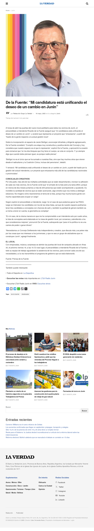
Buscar (8, 407)
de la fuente (15, 294)
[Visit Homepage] (47, 3)
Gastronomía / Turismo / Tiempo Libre (20, 489)
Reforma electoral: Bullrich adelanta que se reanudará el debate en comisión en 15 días (38, 437)
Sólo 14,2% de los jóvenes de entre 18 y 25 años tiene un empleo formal (32, 430)
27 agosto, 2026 (13, 365)
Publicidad (19, 513)
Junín (13, 10)
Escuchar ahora (43, 283)
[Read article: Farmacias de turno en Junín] (76, 379)
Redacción (9, 513)
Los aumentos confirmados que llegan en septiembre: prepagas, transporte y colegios (37, 427)
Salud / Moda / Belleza (14, 492)
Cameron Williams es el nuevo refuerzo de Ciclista (24, 424)
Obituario (42, 482)
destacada (25, 294)
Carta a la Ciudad (45, 486)
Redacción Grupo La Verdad (22, 113)
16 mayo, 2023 (41, 113)
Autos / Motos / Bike (14, 482)
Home (8, 10)
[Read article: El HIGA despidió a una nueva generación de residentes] (76, 342)
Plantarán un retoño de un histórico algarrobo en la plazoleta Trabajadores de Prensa (19, 394)
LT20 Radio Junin (48, 278)
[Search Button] (87, 3)
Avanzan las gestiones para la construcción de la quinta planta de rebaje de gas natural (46, 394)
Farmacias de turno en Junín (74, 391)
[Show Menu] (7, 3)
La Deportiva (28, 273)
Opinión (42, 489)
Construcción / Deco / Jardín (17, 486)
